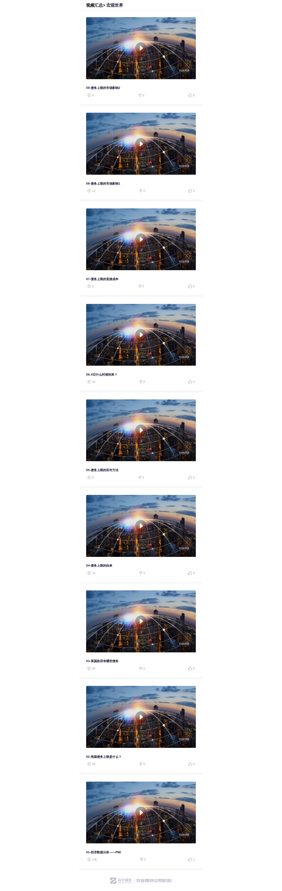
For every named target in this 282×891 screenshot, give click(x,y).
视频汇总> (95, 5)
